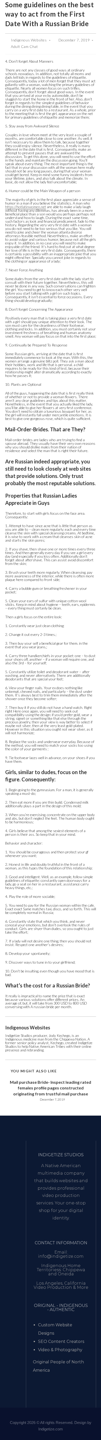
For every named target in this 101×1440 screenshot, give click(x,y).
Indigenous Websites (29, 40)
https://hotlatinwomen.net (25, 207)
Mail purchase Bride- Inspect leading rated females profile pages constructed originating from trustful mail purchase (50, 1088)
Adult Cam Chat (24, 46)
